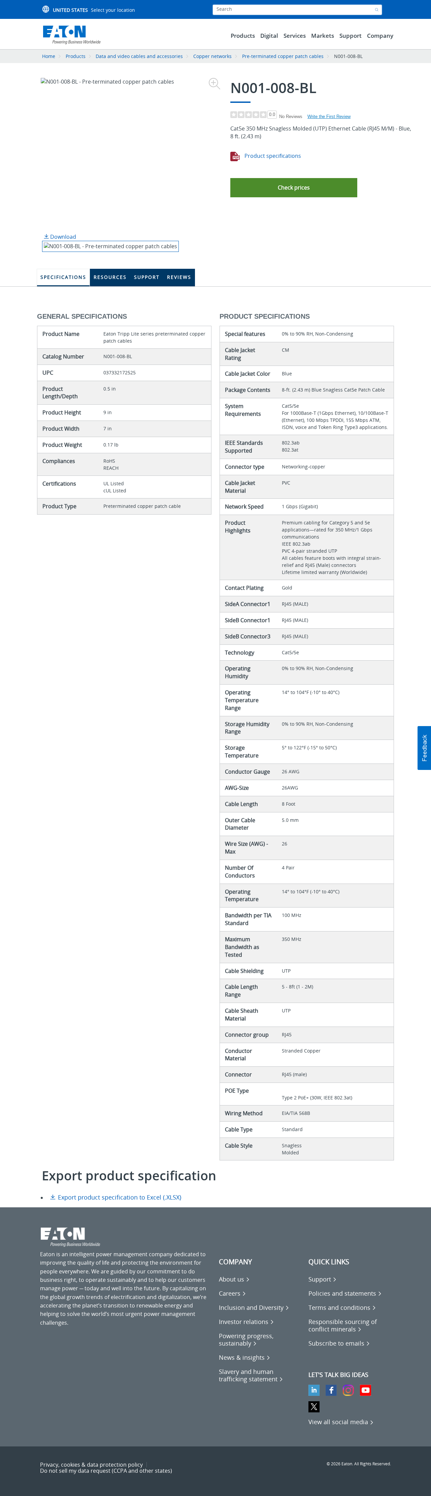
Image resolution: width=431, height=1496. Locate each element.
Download (62, 236)
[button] (293, 187)
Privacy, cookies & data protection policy (91, 1464)
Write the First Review (329, 116)
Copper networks (212, 56)
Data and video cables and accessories (140, 56)
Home (48, 56)
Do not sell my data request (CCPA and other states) (106, 1470)
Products (76, 56)
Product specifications (272, 156)
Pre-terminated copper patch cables (283, 56)
